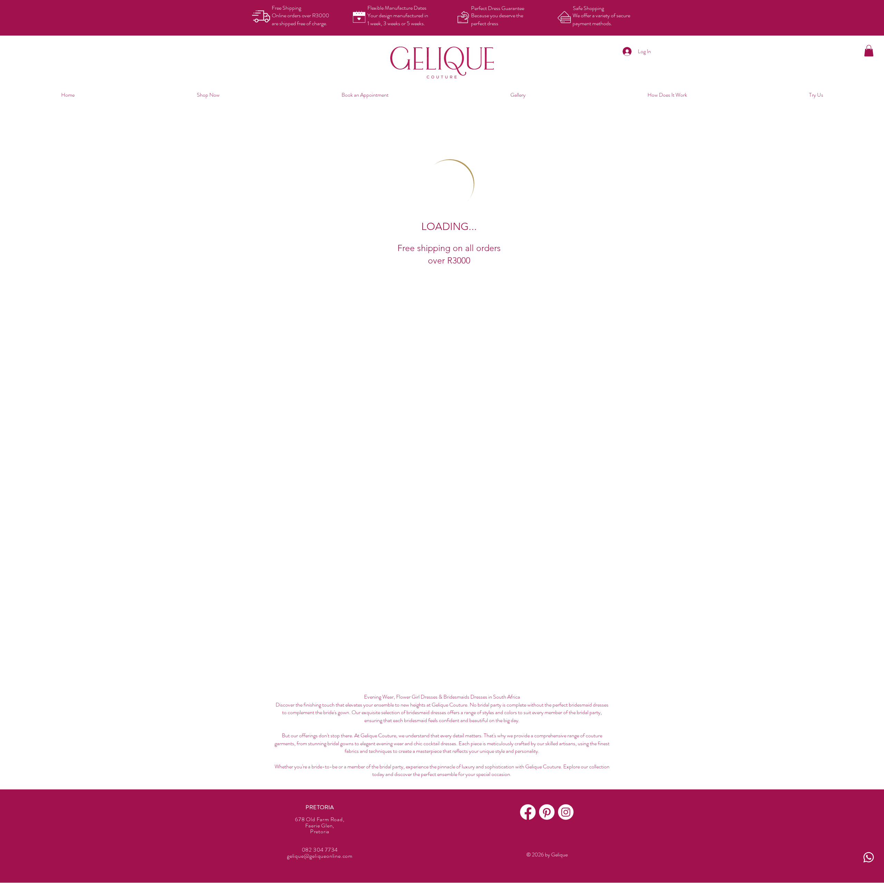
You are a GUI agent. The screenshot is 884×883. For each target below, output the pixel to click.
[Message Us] (868, 857)
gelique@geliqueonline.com (320, 856)
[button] (869, 50)
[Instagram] (566, 812)
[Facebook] (528, 812)
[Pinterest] (547, 812)
